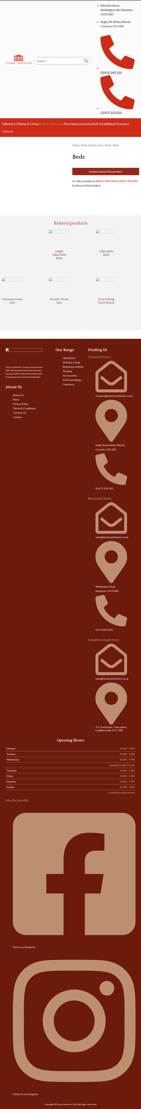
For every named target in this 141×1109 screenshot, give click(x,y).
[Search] (86, 60)
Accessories (84, 124)
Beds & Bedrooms (51, 124)
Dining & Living (28, 124)
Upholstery (9, 124)
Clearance (122, 124)
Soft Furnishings (104, 124)
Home (75, 145)
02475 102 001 (128, 181)
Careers (7, 131)
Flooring (70, 124)
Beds (108, 145)
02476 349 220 (105, 181)
